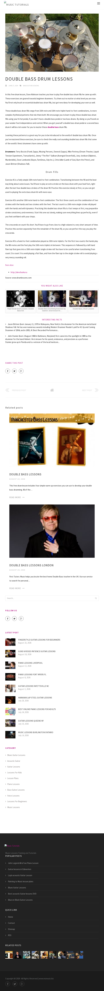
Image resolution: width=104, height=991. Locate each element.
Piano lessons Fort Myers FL (32, 674)
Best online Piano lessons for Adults (37, 709)
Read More (15, 497)
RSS (9, 935)
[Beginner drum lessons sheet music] (26, 955)
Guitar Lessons (13, 766)
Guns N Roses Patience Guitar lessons (37, 651)
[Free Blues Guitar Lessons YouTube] (70, 955)
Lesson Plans (13, 778)
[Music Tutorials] (16, 4)
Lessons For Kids (14, 772)
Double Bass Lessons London (31, 565)
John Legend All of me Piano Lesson (23, 863)
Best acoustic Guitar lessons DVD (22, 893)
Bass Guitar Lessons (31, 86)
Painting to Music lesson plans (20, 881)
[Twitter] (14, 371)
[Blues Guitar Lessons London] (44, 955)
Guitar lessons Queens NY (31, 720)
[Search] (96, 598)
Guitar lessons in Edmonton (19, 869)
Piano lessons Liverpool (30, 663)
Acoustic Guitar (13, 761)
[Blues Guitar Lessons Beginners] (35, 955)
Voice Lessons (13, 795)
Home (10, 917)
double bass (53, 127)
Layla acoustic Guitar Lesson (20, 875)
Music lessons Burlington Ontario (35, 732)
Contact (11, 923)
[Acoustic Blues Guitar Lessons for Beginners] (79, 955)
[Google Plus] (21, 371)
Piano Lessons (13, 784)
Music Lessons (13, 807)
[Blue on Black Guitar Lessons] (62, 955)
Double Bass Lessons (25, 474)
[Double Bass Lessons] (52, 440)
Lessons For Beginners (17, 801)
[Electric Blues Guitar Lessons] (53, 955)
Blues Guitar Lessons (16, 755)
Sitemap (11, 929)
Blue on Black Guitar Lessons (20, 900)
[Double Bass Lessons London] (52, 531)
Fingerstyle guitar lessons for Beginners (39, 639)
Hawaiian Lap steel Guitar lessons (35, 697)
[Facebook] (7, 371)
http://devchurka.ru (19, 272)
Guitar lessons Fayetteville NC (33, 686)
